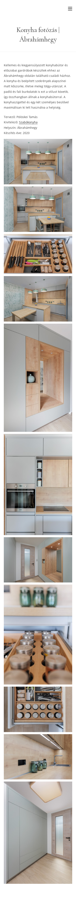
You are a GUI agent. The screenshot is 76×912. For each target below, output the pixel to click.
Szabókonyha (28, 122)
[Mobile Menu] (70, 8)
